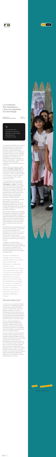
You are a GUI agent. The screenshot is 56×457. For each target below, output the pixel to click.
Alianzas (34, 386)
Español (3, 455)
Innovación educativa (46, 386)
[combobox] (4, 455)
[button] (48, 24)
